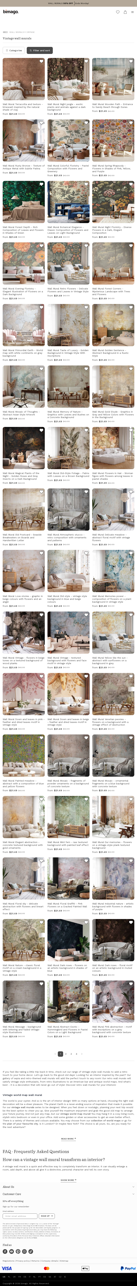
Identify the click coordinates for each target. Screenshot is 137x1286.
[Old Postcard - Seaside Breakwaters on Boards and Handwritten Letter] (41, 492)
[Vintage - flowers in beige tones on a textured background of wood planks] (41, 615)
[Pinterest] (18, 1251)
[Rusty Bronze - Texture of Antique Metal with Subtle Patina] (41, 123)
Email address (8, 1211)
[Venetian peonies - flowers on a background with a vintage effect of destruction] (131, 677)
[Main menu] (132, 12)
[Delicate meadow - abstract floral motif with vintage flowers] (131, 492)
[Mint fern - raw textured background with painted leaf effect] (86, 800)
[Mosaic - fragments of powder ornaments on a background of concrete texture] (86, 738)
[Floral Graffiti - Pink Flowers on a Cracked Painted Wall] (86, 861)
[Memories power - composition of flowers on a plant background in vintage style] (131, 554)
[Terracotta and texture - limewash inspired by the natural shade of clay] (41, 62)
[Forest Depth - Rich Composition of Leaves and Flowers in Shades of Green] (41, 185)
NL (34, 1277)
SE (50, 1277)
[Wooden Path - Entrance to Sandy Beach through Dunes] (131, 62)
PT (39, 1277)
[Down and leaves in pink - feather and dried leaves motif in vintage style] (41, 677)
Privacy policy (23, 1261)
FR (19, 1277)
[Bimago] (11, 12)
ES (44, 1277)
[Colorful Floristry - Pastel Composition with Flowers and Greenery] (86, 123)
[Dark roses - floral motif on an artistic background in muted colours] (131, 923)
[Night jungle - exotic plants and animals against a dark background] (86, 62)
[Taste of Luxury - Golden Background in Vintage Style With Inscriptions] (86, 308)
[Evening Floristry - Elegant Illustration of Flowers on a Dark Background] (41, 246)
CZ (60, 1277)
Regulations (8, 1261)
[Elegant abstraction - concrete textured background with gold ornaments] (41, 800)
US (4, 1277)
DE (25, 1277)
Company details (49, 1261)
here (35, 1238)
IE (65, 1277)
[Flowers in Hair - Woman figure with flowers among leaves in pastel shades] (131, 431)
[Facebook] (5, 1251)
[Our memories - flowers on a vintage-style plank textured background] (131, 800)
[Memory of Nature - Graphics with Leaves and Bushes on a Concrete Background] (86, 369)
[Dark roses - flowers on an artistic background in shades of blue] (86, 923)
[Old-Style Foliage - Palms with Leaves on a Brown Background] (86, 431)
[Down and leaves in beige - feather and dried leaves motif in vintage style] (86, 677)
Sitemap (64, 1261)
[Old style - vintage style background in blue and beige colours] (86, 554)
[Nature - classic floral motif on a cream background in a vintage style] (41, 923)
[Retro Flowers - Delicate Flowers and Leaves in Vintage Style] (86, 246)
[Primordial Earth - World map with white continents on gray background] (41, 308)
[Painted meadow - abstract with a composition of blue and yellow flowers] (41, 738)
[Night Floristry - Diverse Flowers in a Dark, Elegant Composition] (131, 185)
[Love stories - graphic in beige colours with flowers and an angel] (41, 554)
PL (9, 1277)
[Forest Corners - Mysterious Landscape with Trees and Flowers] (131, 246)
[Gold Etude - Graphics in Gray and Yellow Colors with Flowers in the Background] (131, 369)
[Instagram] (24, 1251)
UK (14, 1277)
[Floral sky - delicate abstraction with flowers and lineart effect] (41, 861)
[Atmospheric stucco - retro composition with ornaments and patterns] (86, 492)
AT (55, 1277)
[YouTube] (11, 1251)
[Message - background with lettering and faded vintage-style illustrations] (41, 984)
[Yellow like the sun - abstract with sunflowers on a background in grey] (131, 615)
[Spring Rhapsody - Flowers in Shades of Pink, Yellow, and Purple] (131, 123)
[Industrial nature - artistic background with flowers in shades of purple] (131, 861)
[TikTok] (30, 1251)
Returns (35, 1261)
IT (30, 1277)
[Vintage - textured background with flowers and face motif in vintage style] (86, 615)
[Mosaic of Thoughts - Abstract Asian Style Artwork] (41, 369)
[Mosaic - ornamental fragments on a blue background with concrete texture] (131, 738)
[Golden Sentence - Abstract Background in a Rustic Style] (131, 308)
